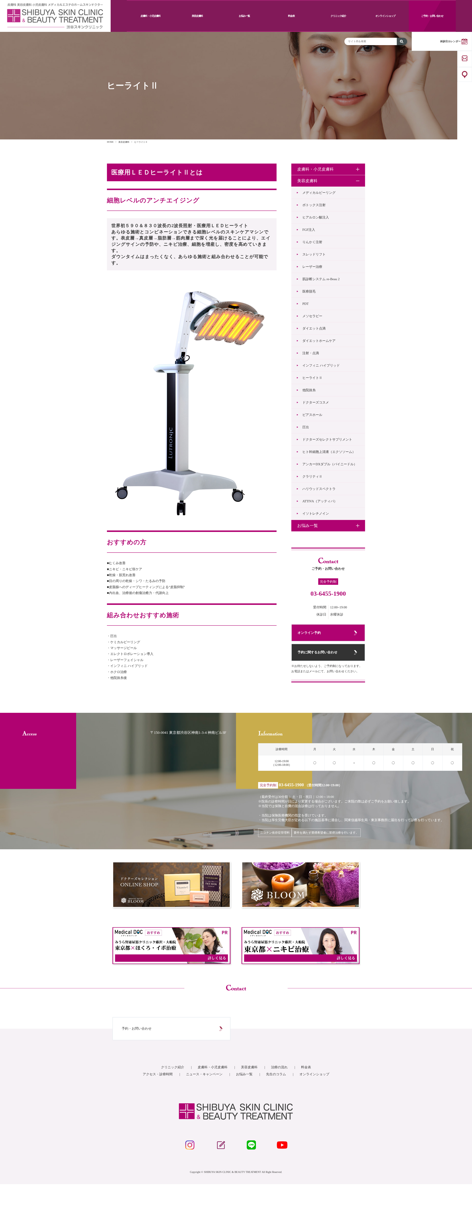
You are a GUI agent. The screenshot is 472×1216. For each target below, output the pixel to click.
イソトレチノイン (315, 513)
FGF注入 (308, 230)
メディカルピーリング (319, 193)
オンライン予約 (309, 633)
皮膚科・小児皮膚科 (150, 16)
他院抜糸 (309, 390)
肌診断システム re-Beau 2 (321, 279)
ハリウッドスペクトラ (319, 489)
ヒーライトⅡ (312, 378)
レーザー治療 (312, 267)
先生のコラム (276, 1074)
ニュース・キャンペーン (204, 1074)
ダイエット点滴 (314, 328)
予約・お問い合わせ (137, 1028)
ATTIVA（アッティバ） (319, 501)
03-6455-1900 (328, 593)
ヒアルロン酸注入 (315, 217)
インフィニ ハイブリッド (321, 365)
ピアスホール (312, 415)
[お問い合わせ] (464, 59)
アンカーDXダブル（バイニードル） (329, 464)
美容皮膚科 (197, 16)
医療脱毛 (309, 291)
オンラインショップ (385, 16)
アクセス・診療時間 (158, 1074)
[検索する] (402, 41)
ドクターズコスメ (315, 402)
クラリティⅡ (312, 476)
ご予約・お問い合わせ (432, 16)
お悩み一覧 (244, 16)
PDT (307, 304)
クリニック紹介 (338, 16)
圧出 (305, 427)
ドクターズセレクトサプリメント (327, 439)
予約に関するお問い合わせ (317, 652)
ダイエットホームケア (319, 341)
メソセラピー (312, 316)
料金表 (291, 16)
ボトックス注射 (314, 205)
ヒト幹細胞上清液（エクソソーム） (328, 452)
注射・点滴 (310, 353)
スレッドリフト (314, 254)
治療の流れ (280, 1067)
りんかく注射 (312, 242)
